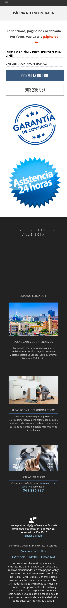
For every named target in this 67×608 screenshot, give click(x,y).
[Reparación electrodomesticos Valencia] (33, 403)
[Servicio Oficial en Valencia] (33, 470)
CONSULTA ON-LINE (35, 75)
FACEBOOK (18, 557)
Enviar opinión (33, 535)
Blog (43, 551)
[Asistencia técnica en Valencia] (33, 335)
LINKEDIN (32, 557)
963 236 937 (35, 90)
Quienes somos (29, 551)
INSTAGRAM (48, 557)
